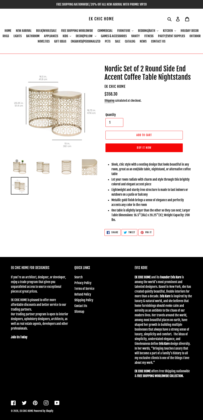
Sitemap (79, 312)
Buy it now (144, 147)
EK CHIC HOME (101, 19)
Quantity (110, 115)
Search (78, 277)
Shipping (109, 100)
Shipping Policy (83, 300)
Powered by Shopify (43, 410)
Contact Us (80, 306)
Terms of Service (84, 289)
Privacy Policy (82, 283)
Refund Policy (82, 294)
